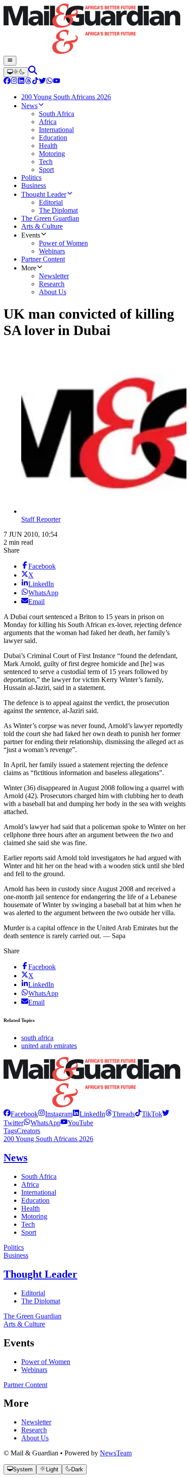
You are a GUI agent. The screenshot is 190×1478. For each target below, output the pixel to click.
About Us (35, 1438)
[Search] (32, 72)
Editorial (33, 1293)
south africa (37, 1037)
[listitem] (21, 1114)
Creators (28, 1131)
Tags (10, 1131)
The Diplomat (40, 1301)
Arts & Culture (24, 1324)
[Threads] (28, 82)
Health (30, 1208)
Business (16, 1255)
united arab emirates (49, 1045)
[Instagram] (14, 82)
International (38, 1192)
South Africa (39, 1176)
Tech (28, 1224)
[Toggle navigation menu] (10, 61)
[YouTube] (56, 82)
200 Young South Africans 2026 (48, 1139)
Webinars (34, 1369)
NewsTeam (116, 1453)
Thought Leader (40, 1274)
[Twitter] (42, 82)
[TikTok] (35, 82)
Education (35, 1200)
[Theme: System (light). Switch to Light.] (16, 72)
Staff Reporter (41, 519)
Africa (30, 1184)
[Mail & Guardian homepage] (95, 30)
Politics (14, 1247)
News (15, 1157)
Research (34, 1430)
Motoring (34, 1216)
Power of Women (45, 1361)
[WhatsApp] (49, 82)
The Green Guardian (32, 1316)
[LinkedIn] (21, 82)
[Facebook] (7, 82)
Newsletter (36, 1422)
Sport (28, 1232)
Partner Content (25, 1384)
